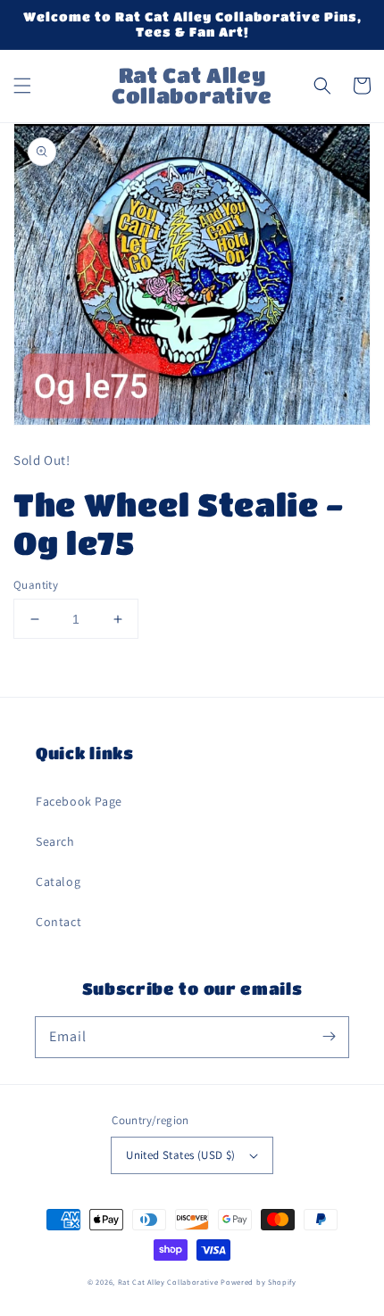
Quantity (35, 584)
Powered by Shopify (258, 1282)
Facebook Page (79, 801)
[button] (22, 85)
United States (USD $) (180, 1155)
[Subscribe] (328, 1036)
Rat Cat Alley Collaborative (168, 1282)
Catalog (58, 881)
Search (55, 841)
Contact (58, 922)
